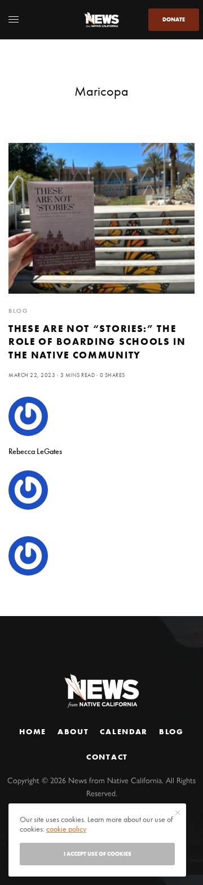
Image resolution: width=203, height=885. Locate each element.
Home (32, 731)
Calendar (123, 731)
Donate (173, 19)
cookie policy (66, 829)
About (73, 731)
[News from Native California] (101, 19)
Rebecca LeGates (35, 451)
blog (18, 311)
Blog (171, 731)
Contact (107, 757)
